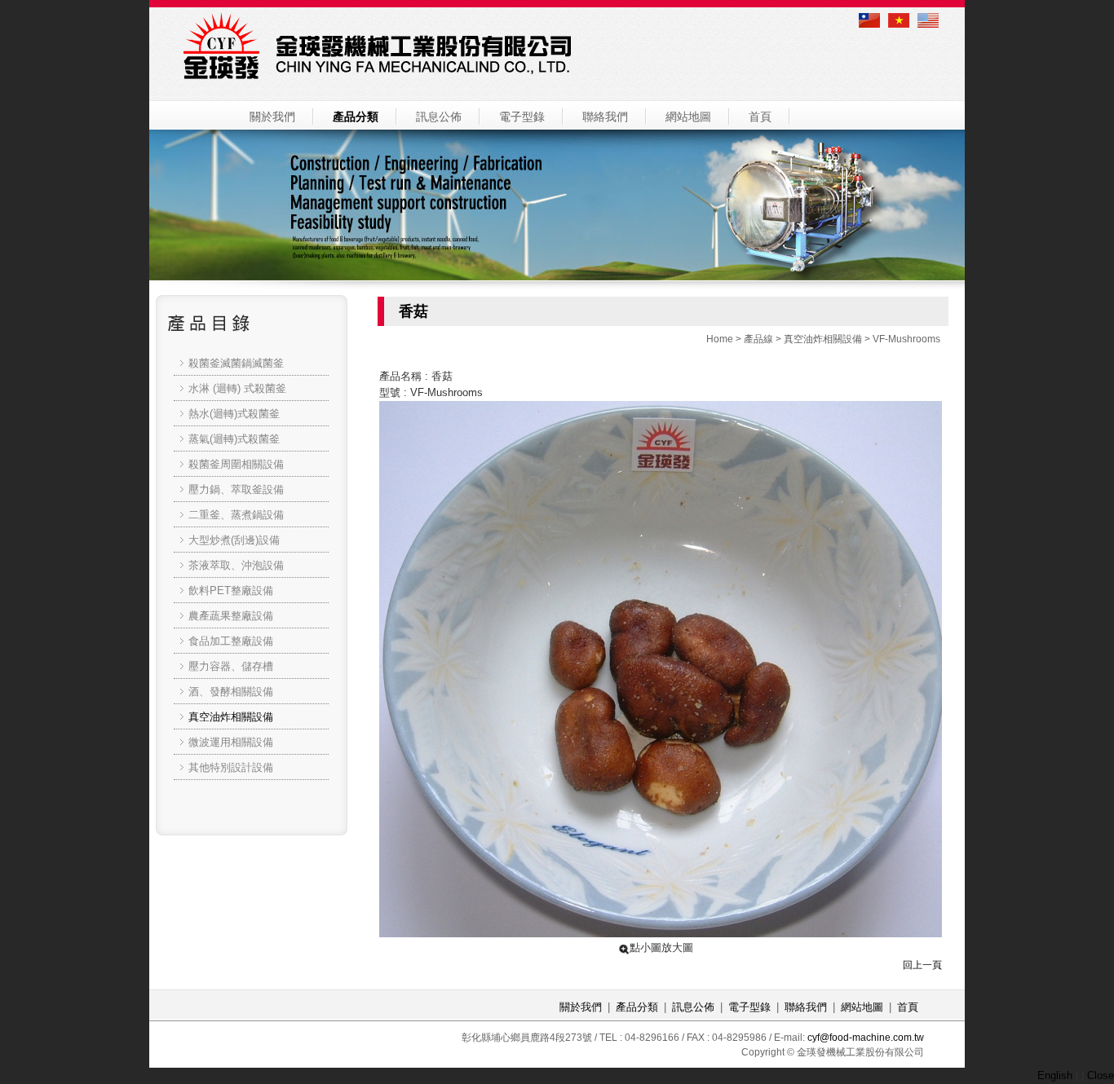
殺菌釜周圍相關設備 (236, 464)
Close (1100, 1075)
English (1054, 1075)
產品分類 (355, 116)
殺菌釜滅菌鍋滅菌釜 (236, 363)
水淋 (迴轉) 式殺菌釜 (237, 388)
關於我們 (272, 116)
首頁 (760, 116)
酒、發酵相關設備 (230, 691)
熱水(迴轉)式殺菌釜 (234, 414)
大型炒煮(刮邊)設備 (234, 540)
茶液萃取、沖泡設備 (236, 565)
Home (719, 339)
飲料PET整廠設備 (230, 590)
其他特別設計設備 (230, 767)
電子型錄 (522, 116)
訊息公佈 (439, 116)
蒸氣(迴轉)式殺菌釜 (234, 439)
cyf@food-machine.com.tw (865, 1037)
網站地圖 (688, 116)
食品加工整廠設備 (230, 641)
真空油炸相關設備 (823, 339)
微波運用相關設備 (230, 742)
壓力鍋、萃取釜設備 (236, 489)
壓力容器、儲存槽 (230, 666)
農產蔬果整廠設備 (230, 616)
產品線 (758, 339)
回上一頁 (922, 965)
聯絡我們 (605, 116)
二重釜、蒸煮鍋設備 (236, 515)
